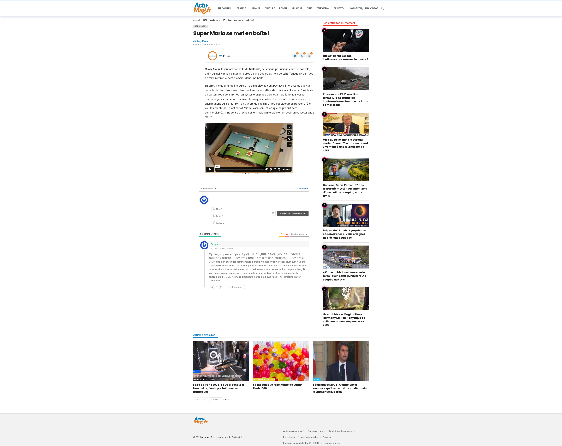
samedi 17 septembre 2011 (206, 44)
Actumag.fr (207, 437)
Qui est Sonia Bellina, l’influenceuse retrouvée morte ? (345, 57)
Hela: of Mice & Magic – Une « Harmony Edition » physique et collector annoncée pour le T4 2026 (344, 319)
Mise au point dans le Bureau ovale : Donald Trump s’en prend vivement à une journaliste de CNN (345, 145)
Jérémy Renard (201, 41)
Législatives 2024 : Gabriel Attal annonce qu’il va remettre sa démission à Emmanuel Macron (340, 388)
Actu (316, 379)
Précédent (201, 400)
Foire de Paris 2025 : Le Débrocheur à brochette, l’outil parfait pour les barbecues (218, 388)
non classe (201, 26)
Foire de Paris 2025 (204, 379)
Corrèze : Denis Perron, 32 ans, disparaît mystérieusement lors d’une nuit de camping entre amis (345, 190)
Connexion (303, 188)
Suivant (215, 400)
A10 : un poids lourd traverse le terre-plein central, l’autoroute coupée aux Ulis (344, 276)
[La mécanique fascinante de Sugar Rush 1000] (281, 361)
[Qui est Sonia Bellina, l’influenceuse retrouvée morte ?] (346, 40)
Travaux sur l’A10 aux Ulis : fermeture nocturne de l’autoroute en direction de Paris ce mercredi (345, 99)
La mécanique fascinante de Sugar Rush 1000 (277, 386)
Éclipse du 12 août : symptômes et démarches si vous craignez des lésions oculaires (344, 234)
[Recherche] (383, 8)
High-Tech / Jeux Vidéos (264, 379)
